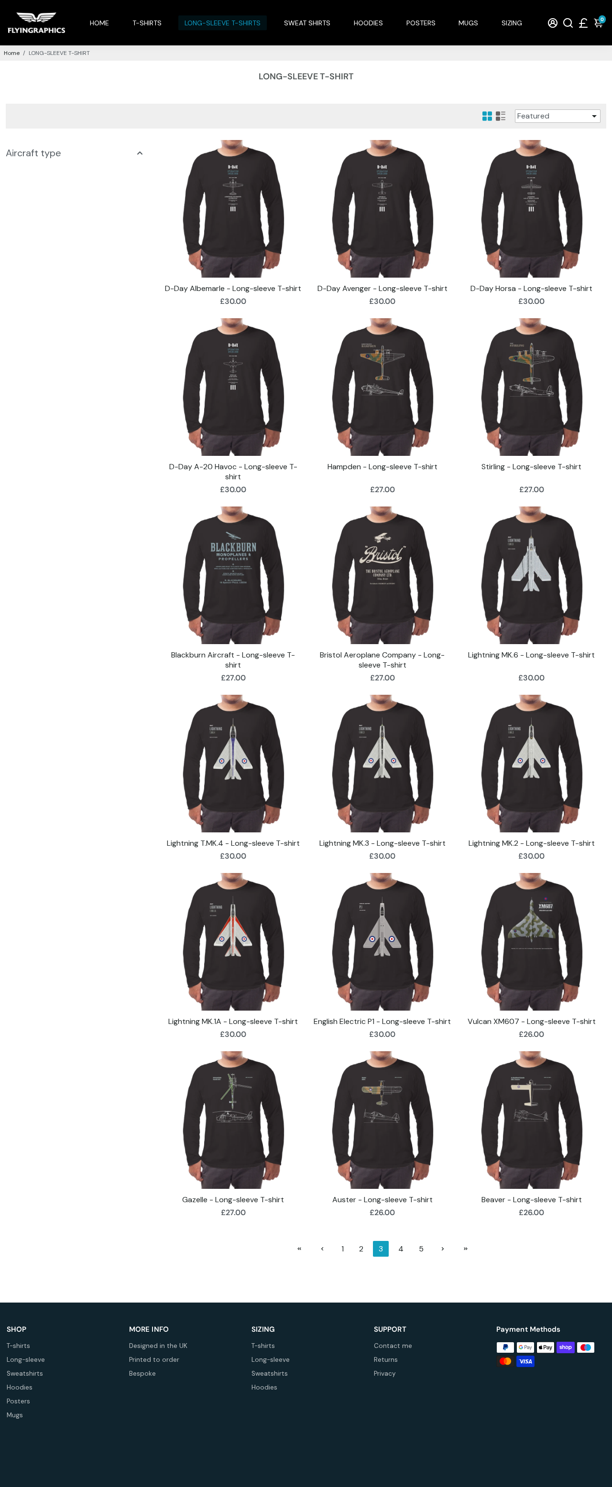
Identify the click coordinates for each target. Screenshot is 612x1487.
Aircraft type (33, 153)
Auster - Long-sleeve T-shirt (382, 1200)
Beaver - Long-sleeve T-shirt (531, 1200)
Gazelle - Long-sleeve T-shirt (233, 1200)
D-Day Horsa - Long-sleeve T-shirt (531, 288)
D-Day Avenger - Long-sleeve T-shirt (382, 288)
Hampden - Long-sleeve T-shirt (382, 467)
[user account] (552, 22)
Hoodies (20, 1387)
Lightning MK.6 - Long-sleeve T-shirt (531, 655)
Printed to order (154, 1360)
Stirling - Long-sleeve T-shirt (531, 467)
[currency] (583, 22)
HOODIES (368, 23)
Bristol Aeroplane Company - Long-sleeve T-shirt (382, 660)
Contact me (393, 1346)
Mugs (15, 1415)
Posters (18, 1401)
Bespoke (142, 1373)
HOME (99, 23)
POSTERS (421, 23)
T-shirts (18, 1346)
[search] (568, 22)
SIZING (512, 23)
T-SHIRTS (147, 23)
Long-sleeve (26, 1360)
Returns (386, 1360)
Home (12, 53)
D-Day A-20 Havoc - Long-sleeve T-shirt (233, 472)
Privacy (385, 1373)
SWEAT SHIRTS (307, 23)
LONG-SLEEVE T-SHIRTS (223, 23)
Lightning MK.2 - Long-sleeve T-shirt (532, 843)
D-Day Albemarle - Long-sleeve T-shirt (233, 288)
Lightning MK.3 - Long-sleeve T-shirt (382, 843)
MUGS (468, 23)
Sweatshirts (25, 1373)
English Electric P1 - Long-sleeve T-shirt (382, 1021)
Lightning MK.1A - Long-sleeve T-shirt (233, 1021)
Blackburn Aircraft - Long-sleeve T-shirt (233, 660)
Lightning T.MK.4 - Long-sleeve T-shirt (233, 843)
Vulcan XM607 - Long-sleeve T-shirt (532, 1021)
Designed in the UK (158, 1346)
